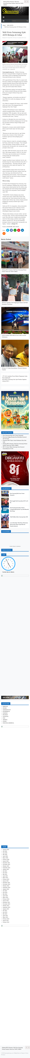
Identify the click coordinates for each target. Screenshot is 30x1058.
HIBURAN (5, 706)
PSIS (4, 718)
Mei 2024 (5, 894)
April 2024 (5, 895)
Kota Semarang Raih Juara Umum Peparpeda (13, 435)
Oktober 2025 (6, 866)
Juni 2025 (5, 872)
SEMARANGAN (7, 709)
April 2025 (5, 876)
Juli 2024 (5, 890)
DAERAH (5, 713)
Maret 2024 (5, 897)
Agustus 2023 (6, 909)
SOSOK (4, 721)
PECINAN (5, 714)
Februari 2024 (6, 899)
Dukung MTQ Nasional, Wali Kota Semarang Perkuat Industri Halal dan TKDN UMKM (13, 3)
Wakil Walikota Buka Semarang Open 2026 (19, 516)
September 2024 (6, 887)
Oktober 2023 (6, 905)
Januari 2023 (6, 920)
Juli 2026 (5, 851)
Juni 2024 (5, 892)
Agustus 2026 (6, 849)
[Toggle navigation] (3, 17)
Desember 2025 (6, 862)
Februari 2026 (6, 859)
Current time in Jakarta (8, 572)
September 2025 (6, 867)
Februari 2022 (6, 922)
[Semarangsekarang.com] (10, 11)
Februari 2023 (6, 918)
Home (4, 25)
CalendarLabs (18, 546)
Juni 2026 (5, 852)
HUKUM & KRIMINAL (8, 723)
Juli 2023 (5, 910)
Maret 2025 (5, 877)
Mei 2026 (5, 854)
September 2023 (6, 907)
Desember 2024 (6, 882)
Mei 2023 (5, 914)
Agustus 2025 (6, 869)
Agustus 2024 (6, 889)
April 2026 (5, 856)
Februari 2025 (6, 879)
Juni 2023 (5, 912)
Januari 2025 (6, 881)
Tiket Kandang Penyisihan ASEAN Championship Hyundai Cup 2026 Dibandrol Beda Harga (19, 509)
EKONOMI (9, 226)
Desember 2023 (6, 902)
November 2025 (6, 864)
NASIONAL (6, 716)
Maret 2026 (5, 857)
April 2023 (5, 915)
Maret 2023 (5, 917)
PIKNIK (5, 708)
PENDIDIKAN (6, 711)
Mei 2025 (5, 874)
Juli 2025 (5, 871)
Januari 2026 (6, 861)
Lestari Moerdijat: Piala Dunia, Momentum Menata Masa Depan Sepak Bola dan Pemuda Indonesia (19, 524)
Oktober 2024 (6, 885)
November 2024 (6, 884)
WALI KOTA (10, 25)
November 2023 (6, 904)
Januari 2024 (6, 900)
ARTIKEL (5, 719)
